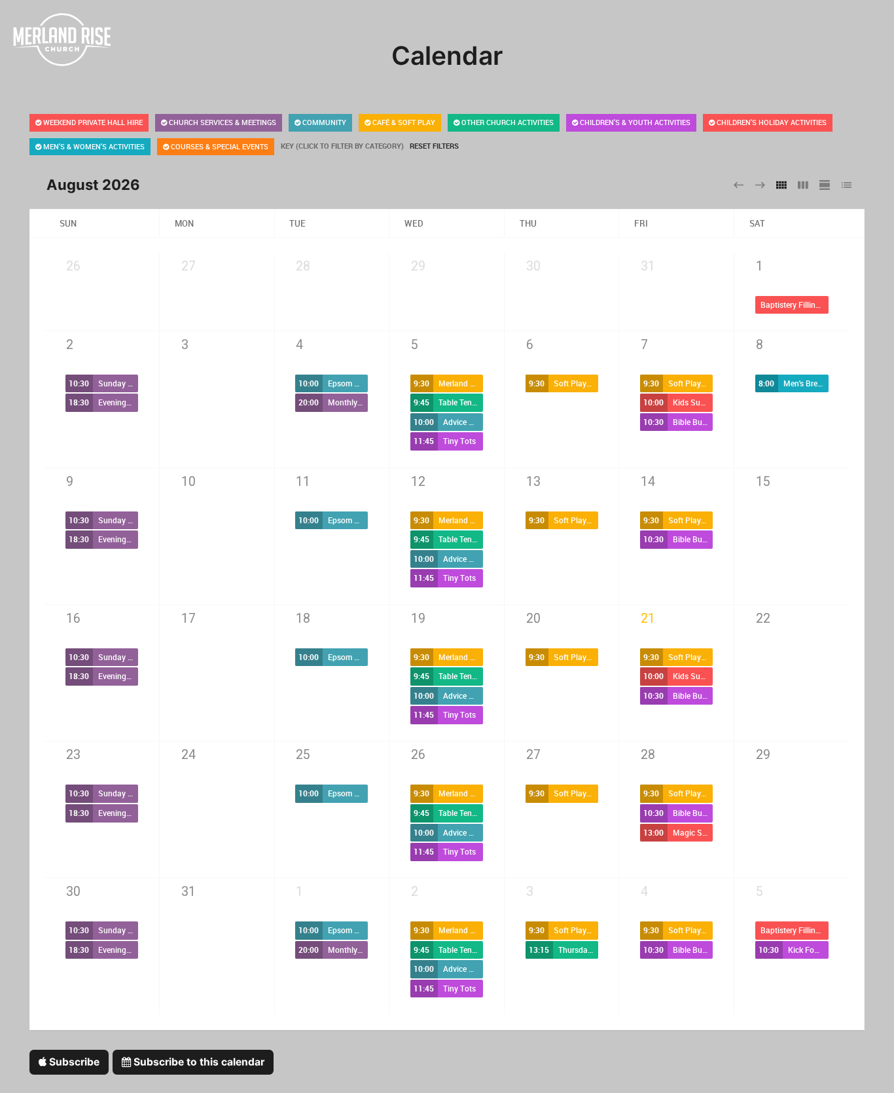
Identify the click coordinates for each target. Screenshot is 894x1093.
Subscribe (72, 1062)
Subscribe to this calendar (197, 1062)
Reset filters (434, 146)
